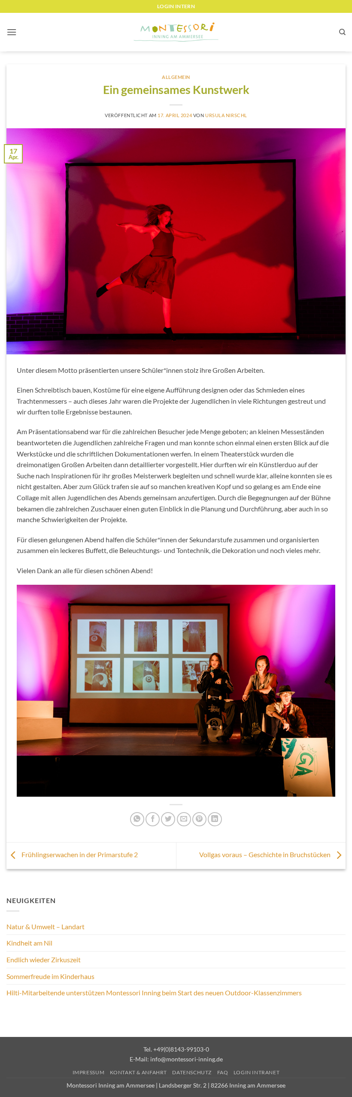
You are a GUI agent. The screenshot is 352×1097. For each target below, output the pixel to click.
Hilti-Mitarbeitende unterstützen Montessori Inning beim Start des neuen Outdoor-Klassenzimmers (154, 992)
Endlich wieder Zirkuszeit (43, 959)
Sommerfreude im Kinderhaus (50, 976)
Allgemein (176, 77)
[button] (11, 31)
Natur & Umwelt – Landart (45, 926)
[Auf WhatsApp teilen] (137, 819)
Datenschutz (192, 1072)
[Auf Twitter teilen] (168, 819)
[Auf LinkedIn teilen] (215, 819)
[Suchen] (342, 32)
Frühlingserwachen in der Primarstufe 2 (79, 854)
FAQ (222, 1072)
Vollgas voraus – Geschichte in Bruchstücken (265, 854)
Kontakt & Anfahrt (138, 1072)
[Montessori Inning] (176, 32)
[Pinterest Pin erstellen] (199, 819)
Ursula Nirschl (226, 115)
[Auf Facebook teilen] (153, 819)
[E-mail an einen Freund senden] (184, 819)
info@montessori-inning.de (186, 1059)
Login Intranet (257, 1072)
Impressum (89, 1072)
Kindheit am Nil (29, 943)
